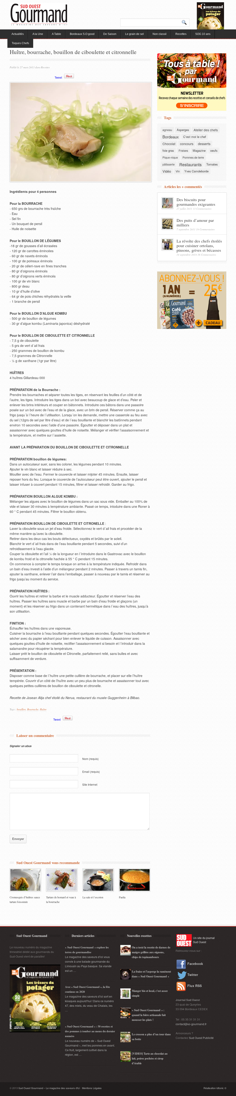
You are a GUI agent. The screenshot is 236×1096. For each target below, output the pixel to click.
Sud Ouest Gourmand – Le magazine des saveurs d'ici (49, 1088)
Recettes (180, 34)
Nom (90, 759)
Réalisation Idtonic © (215, 1088)
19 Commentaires (205, 229)
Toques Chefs (20, 43)
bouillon (21, 709)
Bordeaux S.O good (82, 34)
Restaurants (190, 164)
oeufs (214, 150)
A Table (56, 34)
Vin (178, 171)
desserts (204, 143)
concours (186, 143)
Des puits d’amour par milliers (195, 222)
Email (91, 771)
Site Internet (89, 784)
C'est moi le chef (194, 136)
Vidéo (166, 171)
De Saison (109, 34)
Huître (43, 709)
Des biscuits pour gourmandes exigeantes (196, 201)
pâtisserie (168, 164)
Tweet (58, 77)
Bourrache (32, 709)
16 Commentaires (207, 254)
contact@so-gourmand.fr (191, 1024)
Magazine (199, 150)
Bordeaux (170, 137)
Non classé (160, 34)
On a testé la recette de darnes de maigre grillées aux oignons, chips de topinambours (151, 952)
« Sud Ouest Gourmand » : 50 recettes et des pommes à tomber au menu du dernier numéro (90, 1031)
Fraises (183, 150)
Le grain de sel (134, 34)
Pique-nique (170, 157)
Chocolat (168, 143)
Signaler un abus (21, 746)
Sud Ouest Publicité (201, 1038)
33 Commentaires (202, 208)
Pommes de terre (193, 157)
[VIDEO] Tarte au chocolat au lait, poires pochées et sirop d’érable (150, 1058)
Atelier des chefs (206, 130)
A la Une (37, 34)
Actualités (18, 34)
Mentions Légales (92, 1088)
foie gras (168, 150)
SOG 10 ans (202, 34)
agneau (167, 130)
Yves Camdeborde (196, 171)
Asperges (183, 130)
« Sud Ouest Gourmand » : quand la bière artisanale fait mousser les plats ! (149, 1015)
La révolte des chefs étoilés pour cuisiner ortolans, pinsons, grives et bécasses (199, 245)
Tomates (212, 164)
